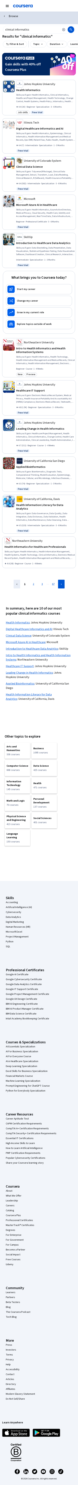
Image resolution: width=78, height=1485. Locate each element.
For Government (15, 1240)
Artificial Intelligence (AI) (19, 907)
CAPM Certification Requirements (24, 1123)
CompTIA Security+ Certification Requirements (31, 1133)
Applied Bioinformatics (20, 684)
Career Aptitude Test (17, 1119)
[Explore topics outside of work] (39, 324)
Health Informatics (18, 623)
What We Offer (13, 1196)
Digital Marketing (15, 922)
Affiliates (10, 1389)
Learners (10, 1292)
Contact (10, 1374)
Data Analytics (13, 917)
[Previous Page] (17, 584)
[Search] (71, 29)
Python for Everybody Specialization (25, 1091)
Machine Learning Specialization (23, 1081)
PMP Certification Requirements (23, 1153)
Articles (10, 1379)
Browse (13, 16)
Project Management (17, 937)
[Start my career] (39, 289)
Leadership (12, 1200)
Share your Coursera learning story (25, 1163)
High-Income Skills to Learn (20, 1143)
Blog (8, 1307)
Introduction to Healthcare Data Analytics (32, 649)
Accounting (12, 902)
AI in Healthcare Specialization (22, 1061)
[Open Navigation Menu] (7, 6)
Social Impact (13, 1254)
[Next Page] (61, 584)
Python (9, 941)
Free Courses (13, 1259)
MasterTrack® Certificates (20, 1225)
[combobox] (31, 29)
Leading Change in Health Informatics (29, 673)
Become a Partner (15, 1250)
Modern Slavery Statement (20, 1394)
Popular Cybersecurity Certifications (25, 1158)
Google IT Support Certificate (22, 989)
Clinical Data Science (18, 636)
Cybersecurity (13, 912)
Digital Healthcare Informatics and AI (29, 629)
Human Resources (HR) (18, 927)
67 (53, 584)
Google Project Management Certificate (27, 994)
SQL (8, 946)
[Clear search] (63, 29)
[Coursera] (23, 6)
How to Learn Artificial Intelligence (24, 1148)
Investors (11, 1350)
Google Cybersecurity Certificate (24, 979)
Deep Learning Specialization (21, 1066)
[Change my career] (39, 301)
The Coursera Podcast (18, 1312)
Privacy (10, 1359)
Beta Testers (13, 1302)
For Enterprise (13, 1235)
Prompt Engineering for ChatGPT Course (28, 1086)
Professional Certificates (19, 1220)
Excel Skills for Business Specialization (27, 1071)
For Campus (12, 1245)
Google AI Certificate (17, 974)
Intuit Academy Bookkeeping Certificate (27, 1018)
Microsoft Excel (14, 932)
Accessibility (13, 1369)
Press (9, 1345)
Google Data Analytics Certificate (24, 984)
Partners (10, 1297)
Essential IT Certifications (20, 1138)
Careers (10, 1205)
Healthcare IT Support (20, 666)
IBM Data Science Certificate (21, 1014)
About (9, 1191)
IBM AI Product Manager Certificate (25, 1009)
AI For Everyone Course (18, 1056)
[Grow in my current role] (39, 312)
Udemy (9, 1264)
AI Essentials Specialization (20, 1046)
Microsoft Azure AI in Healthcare (26, 642)
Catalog (10, 1210)
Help (8, 1364)
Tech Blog (11, 1317)
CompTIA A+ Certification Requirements (27, 1128)
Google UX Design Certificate (21, 999)
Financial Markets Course (19, 1076)
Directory (11, 1384)
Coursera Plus (13, 1215)
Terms (9, 1355)
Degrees (10, 1230)
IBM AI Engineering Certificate (22, 1004)
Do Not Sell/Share (15, 1399)
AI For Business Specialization (22, 1051)
